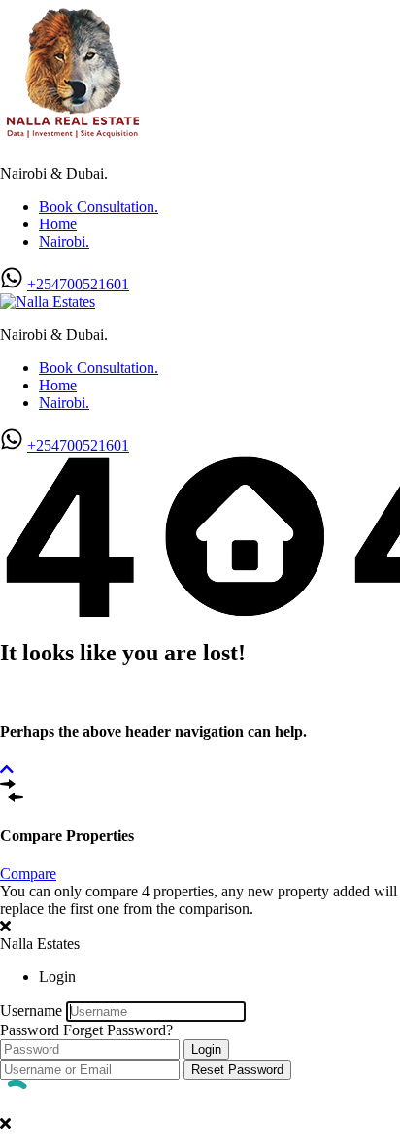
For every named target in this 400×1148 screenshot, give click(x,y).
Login (206, 1049)
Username (31, 1010)
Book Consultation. (98, 206)
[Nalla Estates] (73, 140)
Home (58, 224)
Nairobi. (64, 241)
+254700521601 (78, 284)
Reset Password (237, 1070)
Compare (28, 873)
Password (29, 1030)
